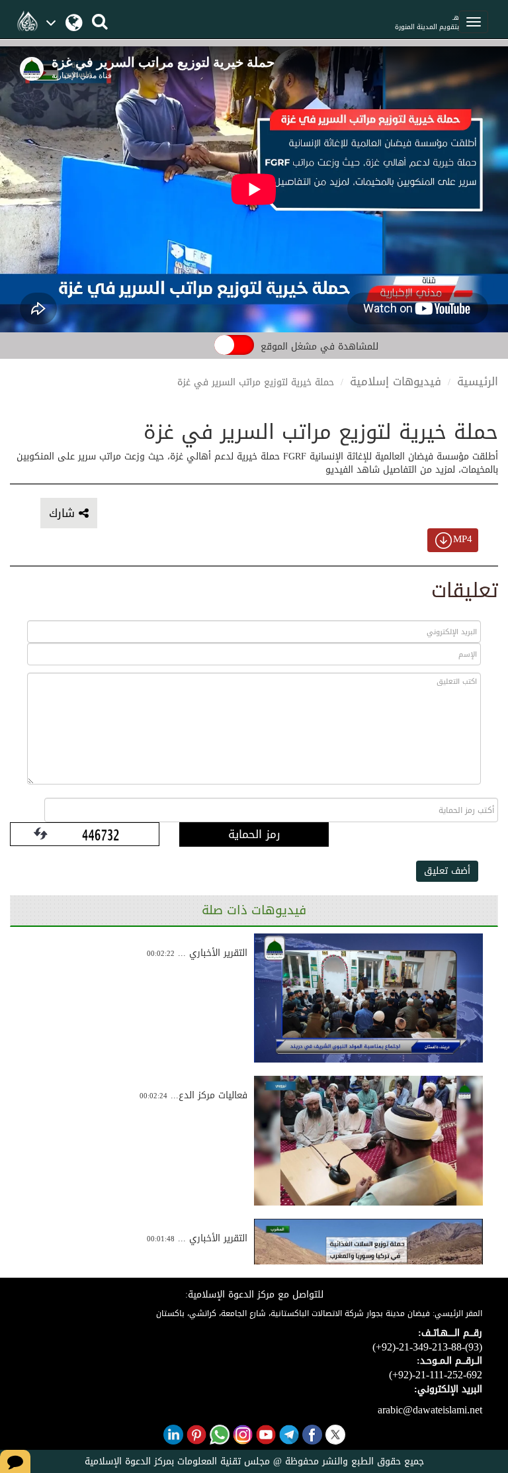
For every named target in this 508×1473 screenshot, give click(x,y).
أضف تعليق (447, 871)
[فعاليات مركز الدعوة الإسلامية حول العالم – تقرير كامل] (368, 1141)
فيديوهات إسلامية (395, 381)
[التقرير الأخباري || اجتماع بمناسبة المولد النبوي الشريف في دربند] (368, 998)
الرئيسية (477, 381)
